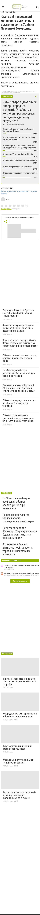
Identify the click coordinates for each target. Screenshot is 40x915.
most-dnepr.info (7, 188)
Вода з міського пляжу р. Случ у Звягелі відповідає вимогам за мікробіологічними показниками (19, 343)
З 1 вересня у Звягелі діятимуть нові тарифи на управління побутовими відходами (17, 549)
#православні (11, 191)
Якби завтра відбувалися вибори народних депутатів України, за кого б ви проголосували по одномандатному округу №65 (20, 111)
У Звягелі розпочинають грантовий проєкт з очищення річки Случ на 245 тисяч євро (18, 418)
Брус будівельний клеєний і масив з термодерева (17, 747)
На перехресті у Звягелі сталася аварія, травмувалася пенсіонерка (18, 518)
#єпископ (4, 193)
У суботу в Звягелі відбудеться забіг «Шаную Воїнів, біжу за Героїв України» (18, 313)
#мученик (33, 191)
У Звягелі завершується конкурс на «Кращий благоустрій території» (19, 403)
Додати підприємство (20, 581)
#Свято (3, 191)
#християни (21, 191)
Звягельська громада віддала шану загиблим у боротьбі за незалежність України (18, 328)
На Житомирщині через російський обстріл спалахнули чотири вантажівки (18, 373)
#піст (27, 191)
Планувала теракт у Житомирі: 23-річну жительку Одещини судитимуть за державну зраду (18, 388)
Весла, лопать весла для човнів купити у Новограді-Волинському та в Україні (19, 795)
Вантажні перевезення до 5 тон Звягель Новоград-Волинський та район (19, 681)
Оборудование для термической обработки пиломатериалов (20, 715)
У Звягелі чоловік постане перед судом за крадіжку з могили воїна (19, 358)
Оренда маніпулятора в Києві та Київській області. (18, 761)
